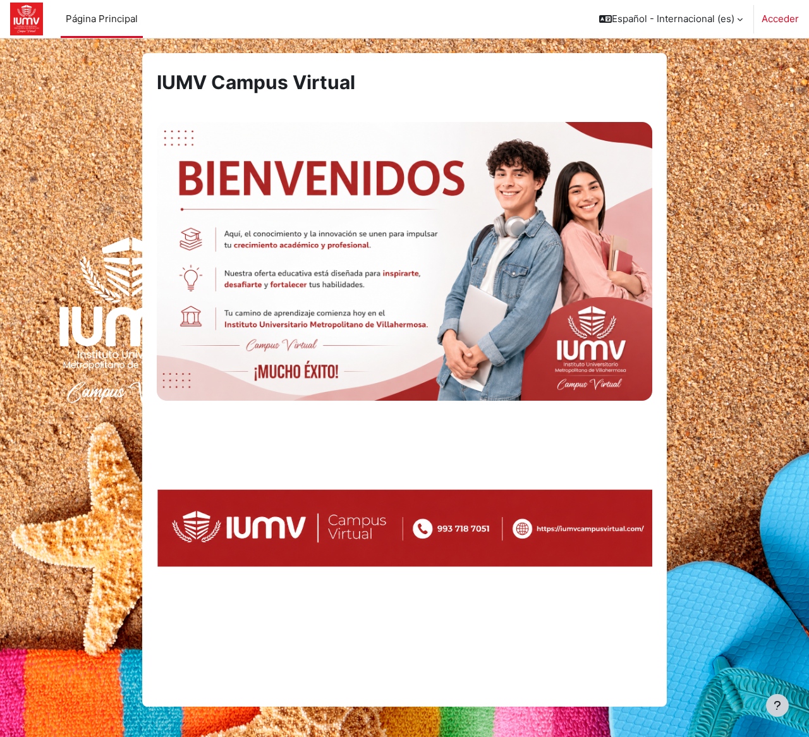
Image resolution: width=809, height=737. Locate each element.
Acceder (780, 19)
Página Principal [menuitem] (102, 19)
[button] (671, 19)
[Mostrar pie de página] (777, 705)
